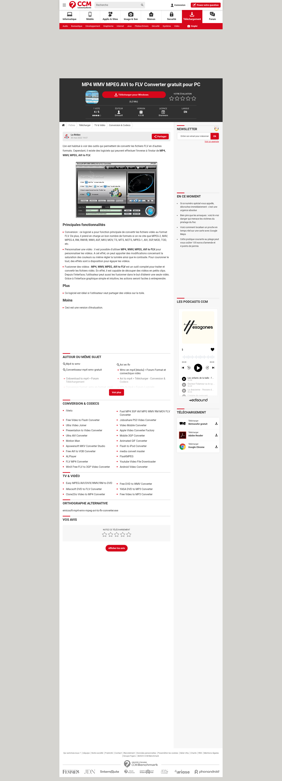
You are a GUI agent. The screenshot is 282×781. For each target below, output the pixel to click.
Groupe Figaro (129, 756)
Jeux (129, 26)
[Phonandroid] (207, 772)
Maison (151, 19)
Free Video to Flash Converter (83, 420)
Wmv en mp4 (127, 369)
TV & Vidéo (99, 125)
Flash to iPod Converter (133, 446)
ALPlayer (71, 456)
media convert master (132, 451)
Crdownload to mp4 (77, 378)
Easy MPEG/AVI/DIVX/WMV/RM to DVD (89, 483)
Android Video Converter (134, 466)
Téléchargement (192, 19)
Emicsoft (119, 115)
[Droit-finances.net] (129, 772)
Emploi (194, 26)
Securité (171, 19)
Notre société (97, 753)
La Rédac (75, 134)
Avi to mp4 (126, 378)
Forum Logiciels (145, 387)
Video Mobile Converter (133, 425)
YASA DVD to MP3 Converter (136, 489)
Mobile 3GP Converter (132, 435)
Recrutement (129, 753)
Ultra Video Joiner (76, 425)
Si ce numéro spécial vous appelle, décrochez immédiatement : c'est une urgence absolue (198, 207)
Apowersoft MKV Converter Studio (85, 446)
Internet (120, 26)
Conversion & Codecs (119, 125)
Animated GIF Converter (133, 440)
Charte (193, 753)
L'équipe (86, 753)
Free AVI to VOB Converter (80, 451)
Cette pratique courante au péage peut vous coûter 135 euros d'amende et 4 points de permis (199, 242)
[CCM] (80, 5)
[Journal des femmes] (71, 772)
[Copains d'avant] (147, 772)
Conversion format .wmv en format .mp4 (89, 387)
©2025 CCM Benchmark (148, 756)
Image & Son (131, 19)
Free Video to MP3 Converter (136, 494)
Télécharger (85, 125)
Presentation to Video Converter (84, 430)
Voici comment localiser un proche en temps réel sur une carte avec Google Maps (199, 230)
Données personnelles (146, 753)
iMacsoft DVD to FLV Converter (84, 489)
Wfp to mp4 (126, 387)
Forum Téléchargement (82, 380)
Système (167, 26)
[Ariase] (182, 771)
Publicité (109, 753)
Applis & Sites (110, 19)
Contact (118, 753)
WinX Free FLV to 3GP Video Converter (88, 466)
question (208, 5)
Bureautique (76, 26)
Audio (65, 26)
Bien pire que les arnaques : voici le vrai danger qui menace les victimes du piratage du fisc (199, 218)
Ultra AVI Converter (76, 435)
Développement (93, 26)
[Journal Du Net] (89, 772)
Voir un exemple (212, 141)
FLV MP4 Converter (77, 461)
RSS (200, 753)
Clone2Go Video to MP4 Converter (85, 494)
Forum (212, 19)
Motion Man (73, 440)
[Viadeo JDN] (164, 772)
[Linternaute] (109, 771)
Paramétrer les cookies (168, 753)
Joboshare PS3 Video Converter (138, 420)
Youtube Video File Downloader (138, 461)
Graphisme (108, 26)
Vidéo (176, 26)
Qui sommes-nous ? (72, 753)
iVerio (69, 410)
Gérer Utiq (184, 753)
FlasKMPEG (126, 456)
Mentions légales (211, 753)
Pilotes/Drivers (142, 26)
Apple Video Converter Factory (137, 430)
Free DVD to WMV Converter (136, 483)
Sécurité (155, 26)
